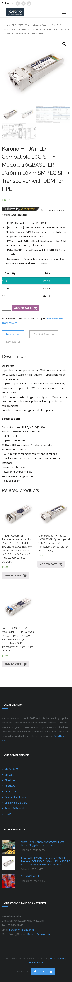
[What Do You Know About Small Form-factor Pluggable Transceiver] (8, 847)
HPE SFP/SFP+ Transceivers (25, 25)
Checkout (10, 780)
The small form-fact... (33, 850)
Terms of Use (57, 958)
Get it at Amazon (43, 334)
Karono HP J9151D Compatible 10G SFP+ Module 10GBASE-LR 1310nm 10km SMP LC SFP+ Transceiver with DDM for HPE (45, 861)
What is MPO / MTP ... (33, 869)
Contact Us (11, 791)
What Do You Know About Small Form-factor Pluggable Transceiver (43, 843)
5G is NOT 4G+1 (30, 876)
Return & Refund (14, 808)
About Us (10, 785)
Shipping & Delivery (16, 802)
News (8, 814)
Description (13, 334)
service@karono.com (21, 929)
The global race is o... (33, 880)
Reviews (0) (13, 341)
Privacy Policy (36, 962)
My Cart (9, 774)
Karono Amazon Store (40, 934)
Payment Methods (15, 797)
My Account (11, 769)
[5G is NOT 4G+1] (8, 881)
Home (5, 25)
